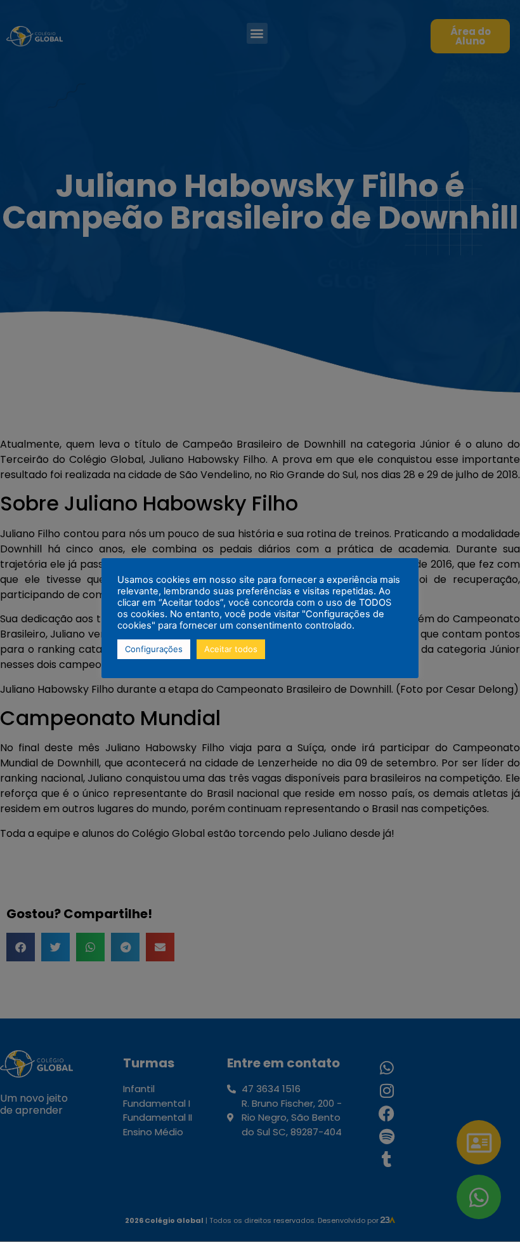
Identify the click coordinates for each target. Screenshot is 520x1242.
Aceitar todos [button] (230, 649)
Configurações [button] (154, 649)
